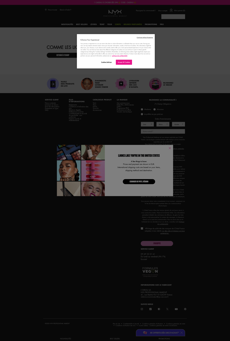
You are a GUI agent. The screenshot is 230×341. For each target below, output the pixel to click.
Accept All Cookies (124, 62)
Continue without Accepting (145, 37)
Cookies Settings (106, 62)
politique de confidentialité (119, 56)
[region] (116, 51)
